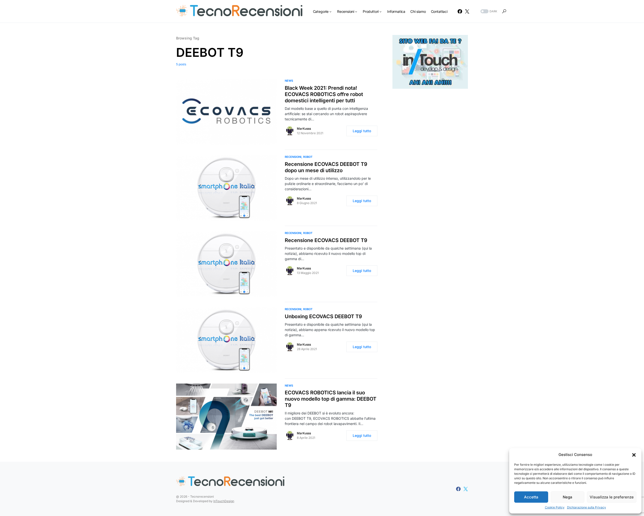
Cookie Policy (555, 507)
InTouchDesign (223, 501)
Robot (307, 157)
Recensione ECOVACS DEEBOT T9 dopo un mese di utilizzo (326, 167)
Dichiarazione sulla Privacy (586, 507)
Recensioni (293, 157)
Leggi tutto (362, 131)
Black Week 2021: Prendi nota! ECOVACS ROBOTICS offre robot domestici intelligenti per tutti (324, 94)
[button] (633, 454)
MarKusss (304, 128)
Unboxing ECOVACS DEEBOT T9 (323, 316)
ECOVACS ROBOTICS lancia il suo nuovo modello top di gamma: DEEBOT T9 (330, 399)
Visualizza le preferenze (612, 497)
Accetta (531, 497)
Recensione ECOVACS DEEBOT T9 (326, 240)
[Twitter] (467, 11)
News (289, 80)
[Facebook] (460, 11)
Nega (567, 497)
